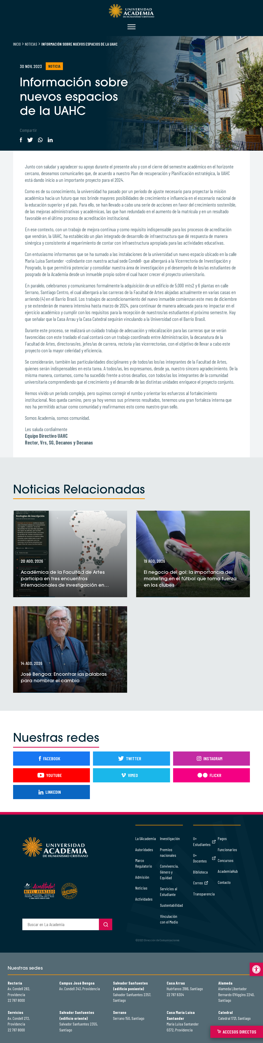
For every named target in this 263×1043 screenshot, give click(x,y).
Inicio (17, 43)
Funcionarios (227, 849)
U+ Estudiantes (202, 841)
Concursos (225, 860)
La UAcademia (145, 838)
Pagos (222, 838)
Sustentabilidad (171, 905)
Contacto (224, 882)
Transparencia (204, 893)
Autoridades (144, 849)
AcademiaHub (228, 871)
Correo (198, 882)
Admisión (142, 877)
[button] (256, 969)
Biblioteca (200, 871)
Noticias (31, 43)
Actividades (144, 898)
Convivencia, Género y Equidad (169, 872)
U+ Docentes (200, 858)
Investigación (170, 838)
